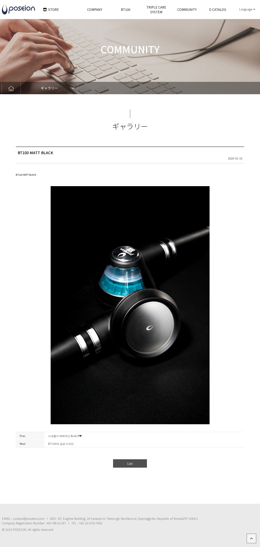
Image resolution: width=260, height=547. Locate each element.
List (130, 463)
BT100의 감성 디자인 (61, 444)
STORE (53, 9)
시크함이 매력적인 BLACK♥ (65, 436)
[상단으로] (251, 538)
